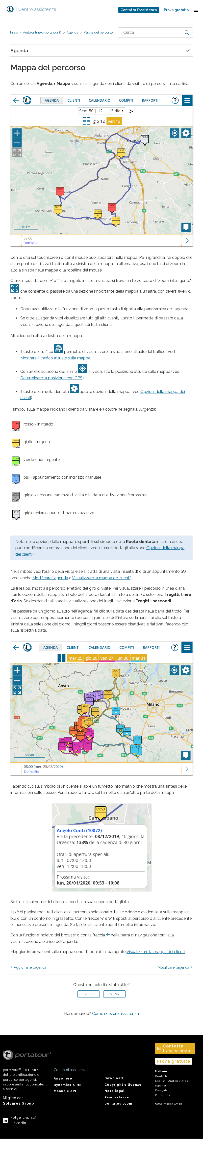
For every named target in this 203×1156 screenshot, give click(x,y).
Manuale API (65, 1091)
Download (113, 1078)
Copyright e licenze (123, 1084)
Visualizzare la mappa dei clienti (101, 578)
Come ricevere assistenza (115, 1013)
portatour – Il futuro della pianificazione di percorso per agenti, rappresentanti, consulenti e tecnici (25, 1079)
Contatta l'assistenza (139, 10)
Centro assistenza (36, 9)
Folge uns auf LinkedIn (23, 1120)
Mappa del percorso (98, 32)
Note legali (115, 1091)
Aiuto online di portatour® (42, 32)
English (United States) (172, 1080)
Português (162, 1095)
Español (160, 1085)
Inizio (14, 32)
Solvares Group (18, 1103)
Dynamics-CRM (67, 1085)
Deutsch (161, 1076)
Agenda (72, 32)
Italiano (161, 1071)
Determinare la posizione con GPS (51, 378)
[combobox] (155, 33)
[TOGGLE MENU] (196, 10)
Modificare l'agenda (50, 578)
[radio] (88, 994)
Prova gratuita (176, 10)
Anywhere (63, 1078)
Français (161, 1090)
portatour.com (118, 1103)
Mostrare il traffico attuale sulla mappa (55, 358)
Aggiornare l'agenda (30, 967)
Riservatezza (116, 1097)
